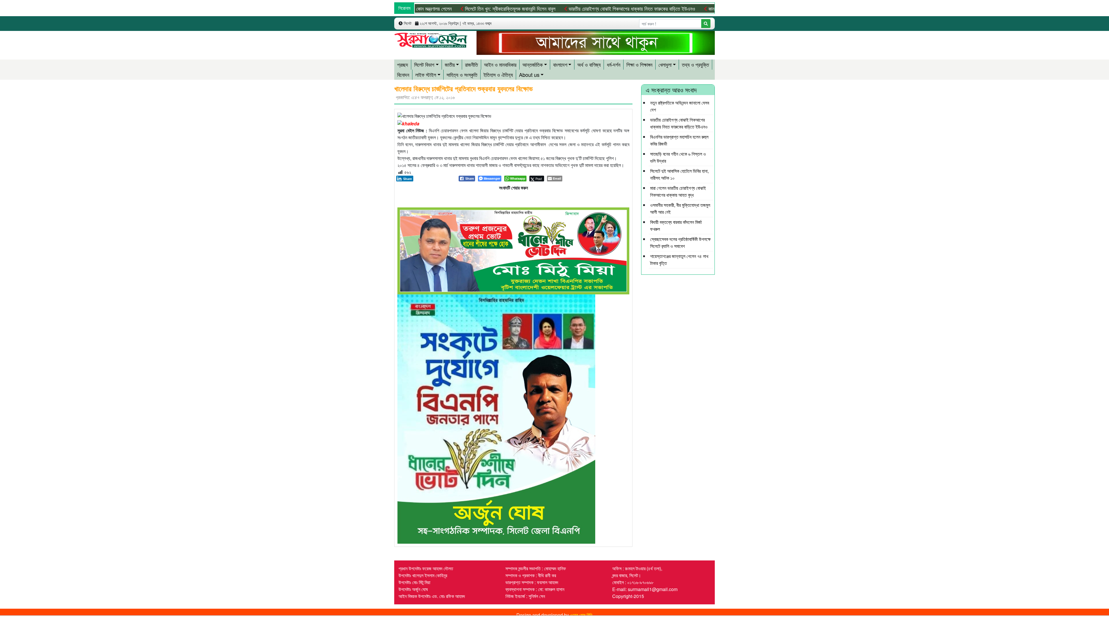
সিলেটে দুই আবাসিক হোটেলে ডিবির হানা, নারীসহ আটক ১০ (679, 174)
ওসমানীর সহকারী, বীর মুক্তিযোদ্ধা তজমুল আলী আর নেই (680, 208)
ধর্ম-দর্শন (613, 64)
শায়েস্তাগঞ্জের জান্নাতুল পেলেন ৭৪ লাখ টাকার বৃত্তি (679, 259)
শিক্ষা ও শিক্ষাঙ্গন (639, 64)
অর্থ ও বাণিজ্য (589, 64)
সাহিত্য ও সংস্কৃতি (461, 74)
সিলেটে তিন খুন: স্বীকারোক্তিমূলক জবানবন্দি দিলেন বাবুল (482, 8)
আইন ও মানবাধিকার (500, 64)
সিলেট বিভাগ (424, 64)
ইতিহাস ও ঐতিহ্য (498, 74)
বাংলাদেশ (560, 64)
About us (529, 74)
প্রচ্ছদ (402, 64)
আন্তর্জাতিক (532, 64)
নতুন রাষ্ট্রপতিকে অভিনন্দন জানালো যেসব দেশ (679, 106)
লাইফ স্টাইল (425, 74)
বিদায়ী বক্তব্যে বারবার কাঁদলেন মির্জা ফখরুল (676, 225)
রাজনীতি (471, 64)
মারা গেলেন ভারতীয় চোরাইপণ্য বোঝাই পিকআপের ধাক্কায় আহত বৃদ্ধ (678, 191)
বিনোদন (403, 74)
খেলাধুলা (664, 64)
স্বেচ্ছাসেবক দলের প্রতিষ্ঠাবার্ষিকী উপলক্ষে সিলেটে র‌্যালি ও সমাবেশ (680, 242)
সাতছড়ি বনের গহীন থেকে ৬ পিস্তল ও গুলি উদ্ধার (678, 157)
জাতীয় (450, 64)
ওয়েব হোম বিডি (581, 615)
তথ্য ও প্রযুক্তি (695, 64)
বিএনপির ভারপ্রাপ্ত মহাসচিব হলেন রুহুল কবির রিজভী (679, 140)
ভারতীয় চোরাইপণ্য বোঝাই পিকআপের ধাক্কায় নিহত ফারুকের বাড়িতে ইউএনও (604, 8)
